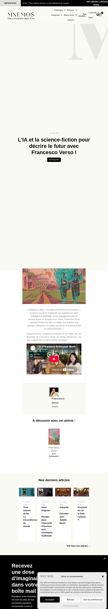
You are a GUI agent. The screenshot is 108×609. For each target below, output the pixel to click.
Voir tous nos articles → (78, 546)
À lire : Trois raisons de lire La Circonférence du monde (46, 3)
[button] (102, 576)
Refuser (70, 599)
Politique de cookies (70, 606)
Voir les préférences (93, 599)
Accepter (49, 599)
